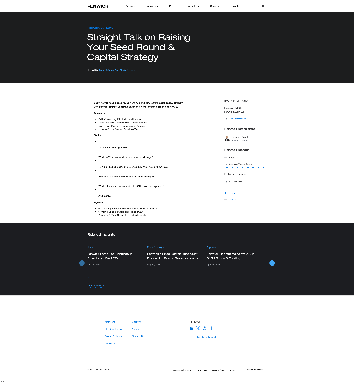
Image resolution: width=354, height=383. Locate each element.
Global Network (113, 336)
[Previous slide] (82, 263)
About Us (193, 6)
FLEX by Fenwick (114, 328)
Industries (152, 6)
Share (232, 192)
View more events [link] (96, 285)
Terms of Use (201, 370)
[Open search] (263, 6)
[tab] (88, 277)
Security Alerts (218, 370)
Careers (214, 6)
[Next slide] (272, 263)
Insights (234, 6)
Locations (110, 343)
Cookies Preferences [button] (255, 369)
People (173, 6)
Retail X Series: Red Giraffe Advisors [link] (117, 70)
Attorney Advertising (182, 370)
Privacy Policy (235, 370)
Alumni (135, 328)
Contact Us (138, 336)
